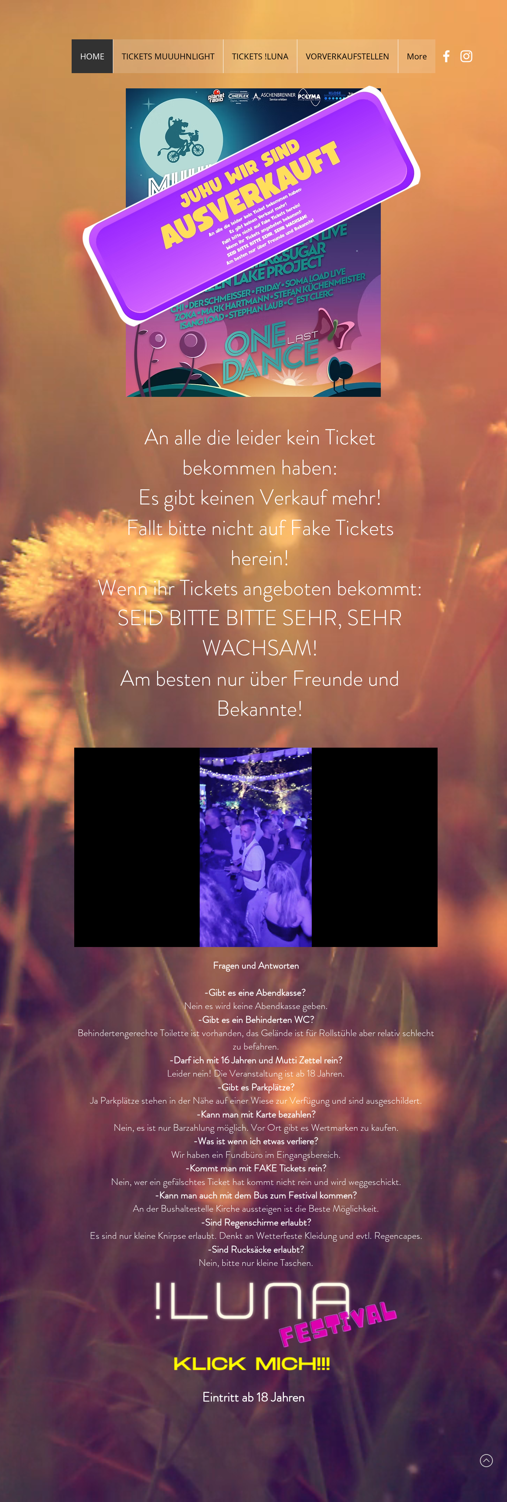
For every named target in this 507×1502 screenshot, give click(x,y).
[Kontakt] (241, 1328)
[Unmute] (96, 937)
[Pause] (84, 937)
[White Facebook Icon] (446, 56)
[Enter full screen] (427, 937)
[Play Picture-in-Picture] (415, 937)
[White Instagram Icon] (466, 56)
